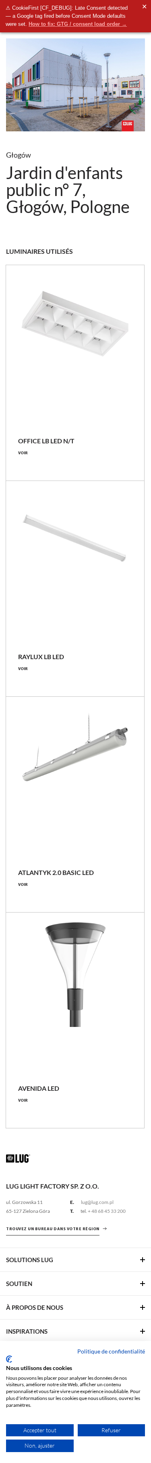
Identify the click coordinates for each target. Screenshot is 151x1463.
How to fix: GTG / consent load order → (78, 24)
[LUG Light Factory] (18, 1158)
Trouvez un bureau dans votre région (52, 1229)
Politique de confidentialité (111, 1351)
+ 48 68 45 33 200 (107, 1211)
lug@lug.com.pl (97, 1202)
